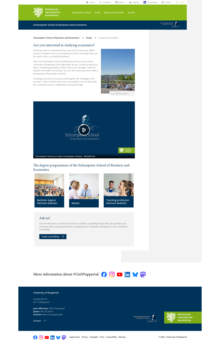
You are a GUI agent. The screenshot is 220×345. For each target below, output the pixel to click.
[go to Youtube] (119, 274)
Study (97, 12)
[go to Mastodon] (143, 274)
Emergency (135, 2)
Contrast (92, 2)
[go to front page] (51, 13)
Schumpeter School (81, 12)
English (182, 2)
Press (102, 337)
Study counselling (50, 236)
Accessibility (111, 337)
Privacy (85, 337)
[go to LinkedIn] (127, 274)
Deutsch (168, 2)
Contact (37, 320)
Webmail (121, 2)
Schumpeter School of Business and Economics (56, 37)
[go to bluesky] (135, 274)
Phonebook (107, 2)
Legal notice (74, 337)
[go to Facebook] (104, 274)
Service (131, 12)
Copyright (93, 337)
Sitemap (121, 337)
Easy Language (152, 2)
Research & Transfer (114, 12)
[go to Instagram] (112, 274)
